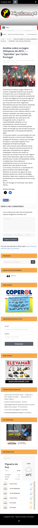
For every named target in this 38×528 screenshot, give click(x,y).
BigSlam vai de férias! (22, 410)
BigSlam (13, 275)
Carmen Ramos (8, 410)
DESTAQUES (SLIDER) (28, 60)
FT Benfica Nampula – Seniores (18, 402)
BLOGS (20, 60)
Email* (7, 326)
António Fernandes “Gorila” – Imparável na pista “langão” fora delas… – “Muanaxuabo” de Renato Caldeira (18, 397)
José (5, 402)
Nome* (7, 334)
